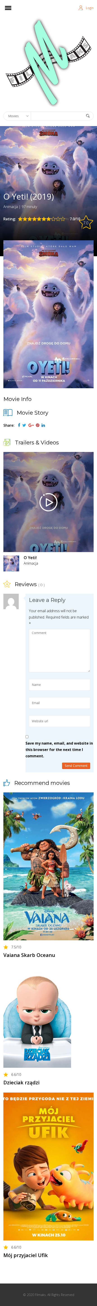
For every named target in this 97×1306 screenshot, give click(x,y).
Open (12, 11)
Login (90, 8)
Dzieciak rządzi (21, 1082)
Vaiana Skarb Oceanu (29, 954)
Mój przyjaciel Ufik (25, 1255)
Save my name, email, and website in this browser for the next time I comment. (59, 749)
